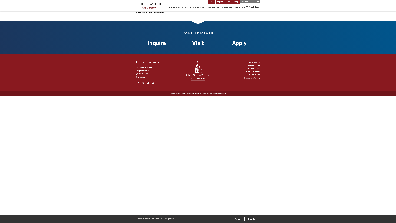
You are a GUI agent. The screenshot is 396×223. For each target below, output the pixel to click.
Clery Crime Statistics (205, 93)
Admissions (187, 7)
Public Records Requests (189, 93)
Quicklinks (254, 7)
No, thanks (251, 219)
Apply (236, 2)
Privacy (178, 93)
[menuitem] (138, 83)
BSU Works (227, 7)
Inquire (220, 2)
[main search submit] (258, 1)
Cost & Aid (200, 7)
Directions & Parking (252, 78)
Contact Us (140, 77)
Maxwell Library (254, 65)
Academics (173, 7)
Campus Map (254, 75)
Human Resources (252, 62)
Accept (237, 219)
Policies (172, 93)
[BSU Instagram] (148, 83)
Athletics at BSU (253, 68)
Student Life (213, 7)
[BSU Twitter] (143, 83)
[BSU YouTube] (153, 83)
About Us (239, 7)
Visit (228, 2)
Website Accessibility (219, 93)
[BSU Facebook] (138, 83)
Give (211, 2)
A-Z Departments (253, 72)
